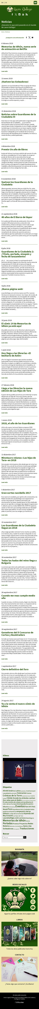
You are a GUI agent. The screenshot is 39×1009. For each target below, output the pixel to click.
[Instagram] (19, 15)
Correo (29, 793)
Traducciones (27, 828)
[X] (16, 15)
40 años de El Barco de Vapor (16, 217)
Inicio (2, 32)
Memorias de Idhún (14, 820)
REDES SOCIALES (19, 884)
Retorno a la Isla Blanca (16, 826)
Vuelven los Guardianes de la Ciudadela (17, 183)
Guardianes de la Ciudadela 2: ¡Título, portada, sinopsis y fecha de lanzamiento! (17, 254)
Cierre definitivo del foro (14, 669)
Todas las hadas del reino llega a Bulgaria (19, 561)
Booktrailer (13, 793)
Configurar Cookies (19, 999)
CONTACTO (19, 955)
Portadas (8, 823)
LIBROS (19, 919)
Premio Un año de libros (14, 149)
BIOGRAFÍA (19, 849)
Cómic (10, 798)
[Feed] (26, 15)
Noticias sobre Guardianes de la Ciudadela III (18, 115)
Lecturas (22, 818)
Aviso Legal (7, 997)
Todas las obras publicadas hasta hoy (19, 949)
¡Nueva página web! (12, 289)
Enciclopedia (21, 804)
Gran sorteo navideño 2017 (16, 492)
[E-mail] (32, 37)
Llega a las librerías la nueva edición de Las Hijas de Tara (16, 389)
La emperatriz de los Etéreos (17, 812)
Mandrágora (30, 818)
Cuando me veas (26, 796)
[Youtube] (23, 15)
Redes (30, 823)
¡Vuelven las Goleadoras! (14, 81)
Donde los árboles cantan (24, 798)
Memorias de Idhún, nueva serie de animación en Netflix (18, 48)
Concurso (21, 792)
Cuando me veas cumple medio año (18, 597)
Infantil (11, 811)
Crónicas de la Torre (12, 795)
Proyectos (23, 823)
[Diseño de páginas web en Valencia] (19, 1002)
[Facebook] (12, 15)
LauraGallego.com (11, 818)
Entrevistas (12, 807)
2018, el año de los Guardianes (18, 423)
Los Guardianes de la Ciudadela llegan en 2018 (18, 526)
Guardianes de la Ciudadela (21, 809)
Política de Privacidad (17, 997)
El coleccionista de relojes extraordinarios (17, 802)
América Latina (14, 791)
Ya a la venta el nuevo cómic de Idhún (18, 705)
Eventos (20, 806)
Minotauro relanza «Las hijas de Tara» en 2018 (18, 459)
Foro (10, 809)
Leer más (4, 71)
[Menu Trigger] (35, 2)
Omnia (28, 821)
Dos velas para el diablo (12, 800)
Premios (16, 824)
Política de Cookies (29, 997)
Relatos (6, 826)
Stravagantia (16, 829)
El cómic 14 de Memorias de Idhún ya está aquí (16, 324)
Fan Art (28, 806)
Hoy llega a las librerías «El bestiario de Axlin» (16, 354)
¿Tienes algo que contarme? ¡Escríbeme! (19, 984)
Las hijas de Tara (18, 816)
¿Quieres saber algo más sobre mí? (19, 878)
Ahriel (5, 790)
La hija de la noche (15, 814)
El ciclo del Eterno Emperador (29, 800)
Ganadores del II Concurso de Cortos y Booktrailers (17, 633)
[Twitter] (28, 37)
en (2, 2)
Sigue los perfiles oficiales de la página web (19, 914)
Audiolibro (23, 791)
